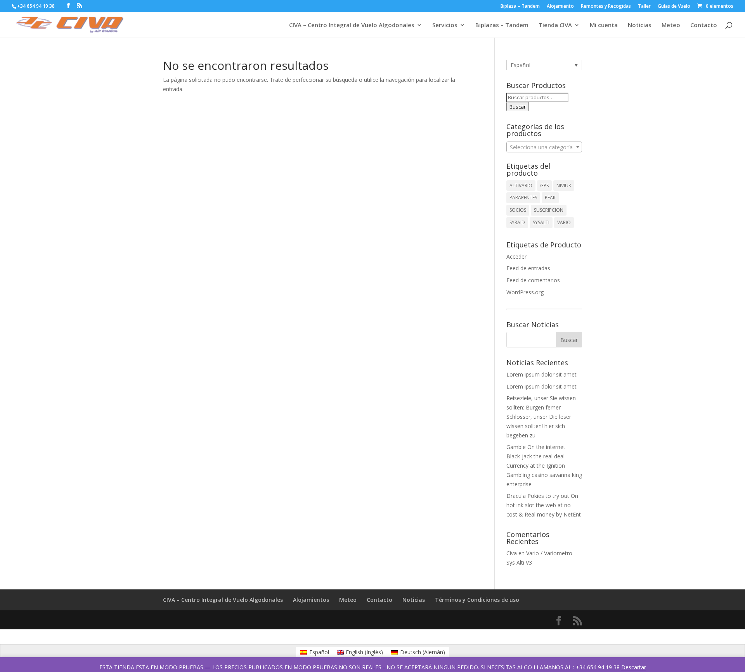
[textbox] (544, 147)
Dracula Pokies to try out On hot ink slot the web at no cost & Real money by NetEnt (543, 505)
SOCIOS (517, 210)
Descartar (633, 667)
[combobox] (544, 147)
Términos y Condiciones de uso (477, 599)
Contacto (703, 25)
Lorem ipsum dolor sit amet (541, 374)
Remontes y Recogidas (606, 6)
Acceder (516, 256)
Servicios (444, 25)
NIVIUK (563, 185)
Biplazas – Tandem (501, 25)
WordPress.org (525, 292)
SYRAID (517, 222)
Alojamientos (311, 599)
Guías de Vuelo (674, 6)
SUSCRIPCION (548, 210)
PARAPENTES (523, 197)
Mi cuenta (604, 25)
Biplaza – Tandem (520, 6)
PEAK (550, 197)
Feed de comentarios (533, 280)
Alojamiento (560, 6)
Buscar (517, 106)
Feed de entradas (528, 268)
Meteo (671, 25)
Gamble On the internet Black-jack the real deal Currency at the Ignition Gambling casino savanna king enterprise (544, 465)
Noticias (639, 25)
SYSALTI (541, 222)
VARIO (564, 222)
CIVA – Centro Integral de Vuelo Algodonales (351, 25)
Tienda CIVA (555, 25)
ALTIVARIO (520, 185)
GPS (544, 185)
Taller (644, 6)
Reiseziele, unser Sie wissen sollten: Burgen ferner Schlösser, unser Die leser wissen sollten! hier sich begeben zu (541, 416)
